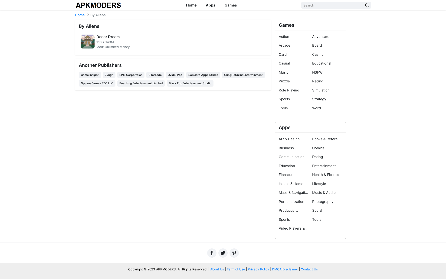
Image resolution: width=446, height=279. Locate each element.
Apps (210, 5)
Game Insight (90, 75)
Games (231, 5)
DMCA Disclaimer (285, 269)
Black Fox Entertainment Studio (190, 83)
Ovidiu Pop (175, 75)
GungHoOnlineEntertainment (243, 75)
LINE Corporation (130, 75)
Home (191, 5)
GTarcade (155, 75)
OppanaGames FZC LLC (97, 83)
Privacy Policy (258, 269)
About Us (217, 269)
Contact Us (309, 269)
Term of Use (236, 269)
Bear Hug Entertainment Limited (141, 83)
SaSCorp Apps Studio (203, 75)
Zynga (109, 75)
